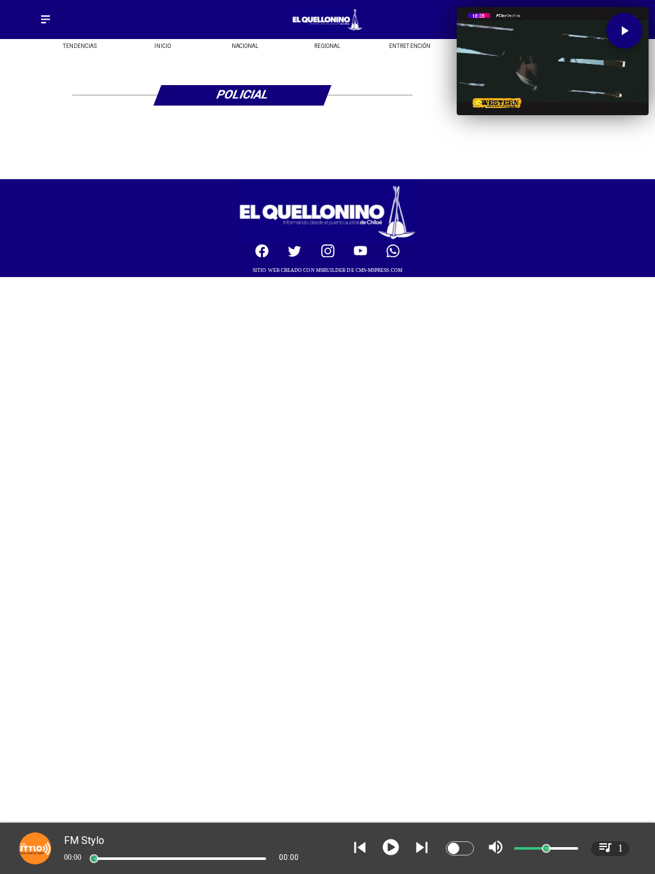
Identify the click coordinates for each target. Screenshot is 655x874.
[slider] (94, 858)
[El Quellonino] (45, 24)
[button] (624, 31)
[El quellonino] (327, 30)
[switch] (460, 848)
